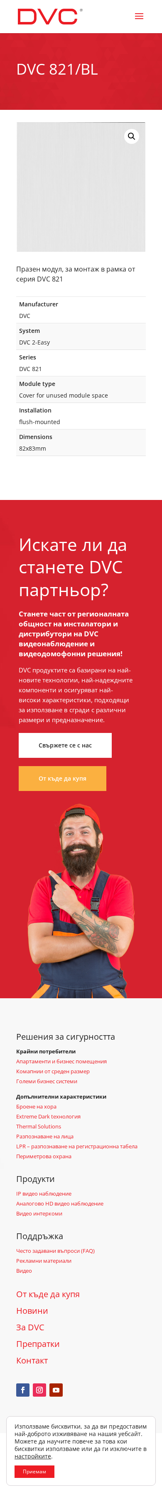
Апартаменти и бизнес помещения (61, 1061)
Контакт (32, 1360)
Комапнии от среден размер (53, 1071)
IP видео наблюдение (43, 1193)
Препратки (38, 1343)
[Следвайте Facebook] (22, 1390)
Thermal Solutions (38, 1126)
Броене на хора (36, 1106)
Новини (32, 1310)
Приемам (34, 1471)
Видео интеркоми (39, 1213)
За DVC (30, 1327)
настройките (33, 1456)
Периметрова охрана (43, 1156)
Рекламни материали (43, 1260)
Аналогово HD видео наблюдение (59, 1203)
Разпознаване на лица (45, 1136)
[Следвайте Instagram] (39, 1390)
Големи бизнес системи (46, 1081)
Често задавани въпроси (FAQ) (55, 1250)
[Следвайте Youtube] (56, 1390)
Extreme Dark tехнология (48, 1116)
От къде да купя (62, 778)
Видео (24, 1270)
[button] (131, 136)
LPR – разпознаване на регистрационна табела (76, 1146)
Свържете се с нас (65, 745)
